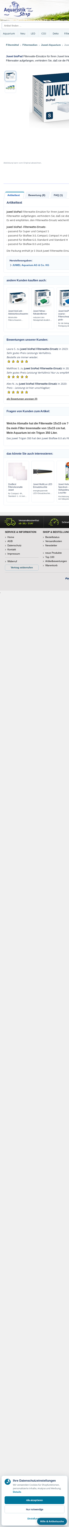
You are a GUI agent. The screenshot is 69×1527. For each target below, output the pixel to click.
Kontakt (11, 549)
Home (10, 537)
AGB (10, 541)
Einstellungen (34, 1518)
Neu (22, 33)
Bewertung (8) (36, 195)
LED (33, 33)
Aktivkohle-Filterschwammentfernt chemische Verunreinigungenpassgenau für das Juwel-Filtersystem (16, 318)
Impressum (13, 553)
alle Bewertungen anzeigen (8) (22, 399)
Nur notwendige (34, 1509)
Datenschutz (14, 545)
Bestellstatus (52, 537)
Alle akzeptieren (34, 1500)
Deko (56, 33)
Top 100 (49, 557)
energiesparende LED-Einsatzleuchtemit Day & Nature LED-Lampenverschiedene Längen (42, 492)
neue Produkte (53, 552)
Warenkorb (51, 565)
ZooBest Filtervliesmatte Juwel (15, 487)
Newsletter (51, 545)
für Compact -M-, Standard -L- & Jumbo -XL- (17, 495)
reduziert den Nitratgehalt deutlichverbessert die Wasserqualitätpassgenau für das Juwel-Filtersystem (41, 318)
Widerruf (12, 561)
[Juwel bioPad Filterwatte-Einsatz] (10, 76)
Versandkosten (53, 541)
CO (43, 33)
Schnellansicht (18, 307)
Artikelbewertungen (56, 561)
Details (17, 1491)
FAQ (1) (58, 195)
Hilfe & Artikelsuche (52, 1521)
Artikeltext (13, 195)
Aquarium (9, 33)
